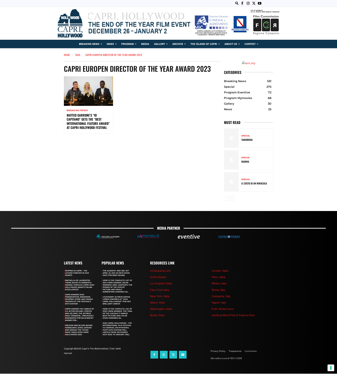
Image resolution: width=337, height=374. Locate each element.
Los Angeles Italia (161, 283)
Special (245, 136)
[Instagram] (248, 3)
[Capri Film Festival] (168, 23)
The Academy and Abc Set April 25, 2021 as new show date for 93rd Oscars (116, 273)
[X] (253, 3)
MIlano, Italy (219, 283)
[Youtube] (259, 3)
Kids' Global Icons (223, 309)
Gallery (159, 44)
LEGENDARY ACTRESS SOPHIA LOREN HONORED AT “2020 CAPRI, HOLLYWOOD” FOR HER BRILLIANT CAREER (117, 300)
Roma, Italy (218, 290)
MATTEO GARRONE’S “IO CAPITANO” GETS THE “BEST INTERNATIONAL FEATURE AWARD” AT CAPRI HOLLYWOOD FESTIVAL (88, 121)
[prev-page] (226, 198)
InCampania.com (160, 270)
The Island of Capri (203, 44)
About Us (230, 44)
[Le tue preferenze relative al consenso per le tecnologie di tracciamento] (331, 368)
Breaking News (89, 44)
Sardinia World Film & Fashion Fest (233, 315)
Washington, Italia (161, 309)
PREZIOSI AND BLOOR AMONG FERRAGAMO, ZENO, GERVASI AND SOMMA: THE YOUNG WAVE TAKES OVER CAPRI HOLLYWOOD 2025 (79, 330)
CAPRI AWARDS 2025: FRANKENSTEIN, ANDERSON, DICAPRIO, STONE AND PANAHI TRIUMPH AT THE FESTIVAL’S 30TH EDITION (79, 299)
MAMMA (245, 161)
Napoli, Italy (219, 302)
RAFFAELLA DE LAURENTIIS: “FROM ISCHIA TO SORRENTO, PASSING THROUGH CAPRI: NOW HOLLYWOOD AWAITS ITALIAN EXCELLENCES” (79, 285)
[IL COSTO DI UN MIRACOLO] (231, 181)
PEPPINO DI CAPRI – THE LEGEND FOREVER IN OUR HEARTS (77, 273)
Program (127, 44)
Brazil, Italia (157, 315)
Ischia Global (158, 277)
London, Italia (220, 270)
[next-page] (232, 198)
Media (145, 44)
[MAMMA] (231, 160)
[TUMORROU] (231, 138)
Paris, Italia (218, 277)
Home (67, 55)
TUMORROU (247, 140)
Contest (250, 44)
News (110, 44)
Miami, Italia (157, 302)
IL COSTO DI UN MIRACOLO (254, 183)
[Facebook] (242, 3)
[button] (237, 3)
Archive (177, 44)
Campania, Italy (221, 296)
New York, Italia (159, 296)
